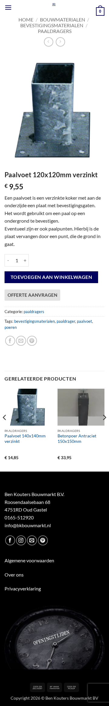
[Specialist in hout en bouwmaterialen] (53, 4)
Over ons (14, 574)
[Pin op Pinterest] (32, 341)
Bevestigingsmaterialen (51, 25)
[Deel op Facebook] (10, 341)
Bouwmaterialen (62, 19)
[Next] (104, 429)
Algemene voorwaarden (29, 560)
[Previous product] (60, 42)
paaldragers (54, 31)
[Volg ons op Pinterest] (43, 540)
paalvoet (84, 321)
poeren (11, 327)
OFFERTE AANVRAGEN (32, 295)
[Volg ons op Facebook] (10, 540)
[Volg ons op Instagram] (21, 540)
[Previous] (4, 429)
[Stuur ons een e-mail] (32, 540)
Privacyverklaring (23, 588)
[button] (8, 7)
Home (25, 19)
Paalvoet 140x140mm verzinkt (25, 438)
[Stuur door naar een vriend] (21, 341)
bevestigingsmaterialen (34, 321)
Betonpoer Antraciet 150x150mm (77, 438)
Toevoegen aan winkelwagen (51, 277)
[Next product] (48, 42)
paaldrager (66, 321)
